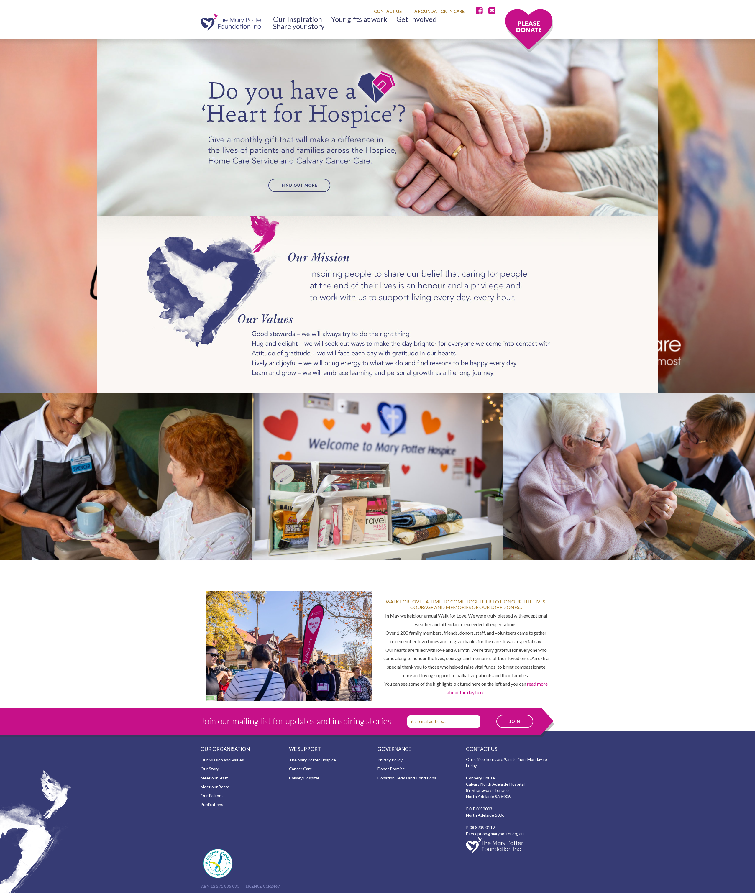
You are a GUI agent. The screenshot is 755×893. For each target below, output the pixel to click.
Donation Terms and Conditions (407, 777)
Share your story (298, 26)
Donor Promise (391, 768)
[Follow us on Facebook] (480, 11)
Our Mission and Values (222, 759)
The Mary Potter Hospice (312, 759)
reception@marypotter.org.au (496, 833)
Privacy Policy (390, 759)
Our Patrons (212, 795)
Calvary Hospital (304, 777)
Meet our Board (215, 786)
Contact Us (388, 11)
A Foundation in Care (439, 11)
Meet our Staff (214, 777)
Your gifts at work (359, 19)
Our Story (210, 768)
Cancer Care (300, 768)
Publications (212, 804)
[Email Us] (492, 11)
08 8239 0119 (482, 827)
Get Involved (416, 19)
